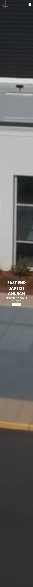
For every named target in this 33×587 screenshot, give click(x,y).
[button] (29, 4)
